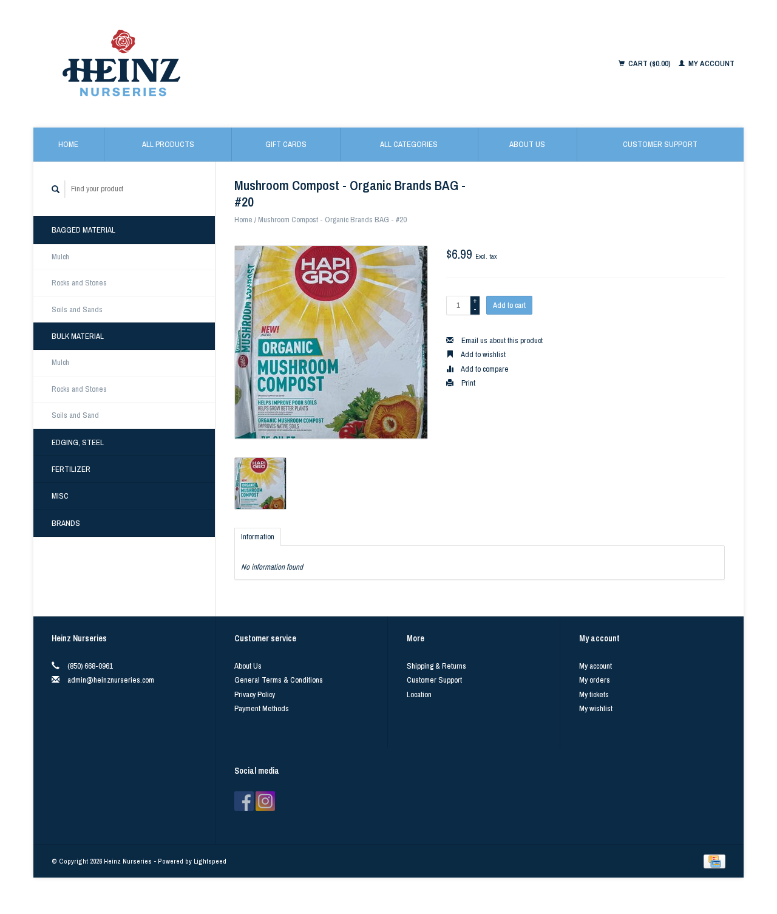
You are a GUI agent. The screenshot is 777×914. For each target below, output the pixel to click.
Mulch (60, 256)
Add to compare (484, 369)
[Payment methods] (714, 861)
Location (419, 694)
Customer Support (660, 144)
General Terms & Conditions (278, 680)
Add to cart (509, 305)
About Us (527, 144)
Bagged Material (83, 230)
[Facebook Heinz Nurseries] (244, 801)
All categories (409, 144)
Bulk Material (78, 336)
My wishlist (595, 708)
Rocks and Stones (79, 283)
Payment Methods (261, 708)
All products (168, 144)
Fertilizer (71, 469)
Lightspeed (210, 861)
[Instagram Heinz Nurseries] (265, 801)
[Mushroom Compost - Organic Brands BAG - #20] (331, 342)
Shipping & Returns (436, 666)
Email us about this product (501, 340)
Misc (60, 496)
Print (467, 383)
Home (68, 144)
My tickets (594, 694)
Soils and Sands (77, 309)
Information (257, 536)
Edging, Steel (78, 442)
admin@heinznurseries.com (110, 680)
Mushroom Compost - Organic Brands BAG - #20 (332, 219)
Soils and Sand (75, 415)
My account (711, 63)
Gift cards (286, 144)
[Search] (56, 189)
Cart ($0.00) (649, 63)
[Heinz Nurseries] (244, 63)
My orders (594, 680)
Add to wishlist (483, 354)
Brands (66, 523)
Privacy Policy (254, 694)
